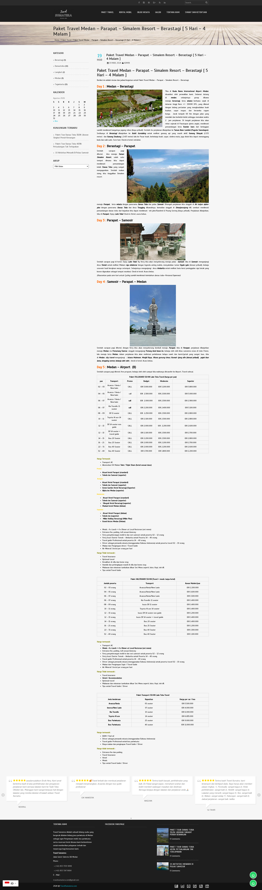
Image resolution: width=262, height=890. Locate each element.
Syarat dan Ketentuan (196, 12)
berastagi (59, 60)
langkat (58, 72)
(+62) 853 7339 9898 (63, 866)
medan (58, 78)
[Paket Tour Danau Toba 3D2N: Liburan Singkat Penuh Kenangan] (163, 835)
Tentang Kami (173, 12)
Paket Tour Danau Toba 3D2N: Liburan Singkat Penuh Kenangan (182, 832)
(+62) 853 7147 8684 (63, 871)
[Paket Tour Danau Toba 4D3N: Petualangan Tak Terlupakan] (163, 850)
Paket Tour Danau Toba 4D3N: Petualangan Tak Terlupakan (182, 849)
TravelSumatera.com (68, 886)
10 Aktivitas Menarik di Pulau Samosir (72, 152)
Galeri (158, 12)
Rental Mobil (125, 12)
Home (57, 40)
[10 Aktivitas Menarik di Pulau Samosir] (163, 866)
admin (127, 63)
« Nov (55, 121)
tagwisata (59, 84)
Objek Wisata (143, 12)
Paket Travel (107, 12)
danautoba (60, 66)
